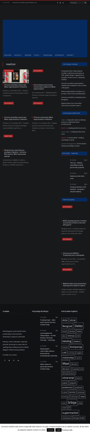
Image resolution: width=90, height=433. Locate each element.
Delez (79, 326)
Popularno (66, 153)
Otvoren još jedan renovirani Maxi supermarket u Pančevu (15, 118)
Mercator (74, 364)
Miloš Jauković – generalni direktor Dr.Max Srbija (46, 366)
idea (63, 336)
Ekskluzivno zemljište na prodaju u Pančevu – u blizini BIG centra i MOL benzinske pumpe (15, 153)
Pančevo (78, 378)
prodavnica (67, 387)
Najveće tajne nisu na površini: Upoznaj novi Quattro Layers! (71, 104)
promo (72, 392)
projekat (64, 392)
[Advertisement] (45, 36)
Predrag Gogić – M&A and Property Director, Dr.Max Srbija (48, 322)
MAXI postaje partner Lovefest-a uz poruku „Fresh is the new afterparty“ (73, 92)
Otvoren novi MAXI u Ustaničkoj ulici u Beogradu (73, 254)
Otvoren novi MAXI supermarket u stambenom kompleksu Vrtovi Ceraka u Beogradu (26, 3)
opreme (72, 373)
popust (65, 383)
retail (82, 396)
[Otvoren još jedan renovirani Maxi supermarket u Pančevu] (16, 109)
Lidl (64, 352)
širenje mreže (78, 418)
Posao (36, 55)
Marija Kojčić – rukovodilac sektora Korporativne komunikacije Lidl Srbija (48, 352)
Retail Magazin (9, 428)
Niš (82, 369)
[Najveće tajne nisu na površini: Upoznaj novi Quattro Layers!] (74, 275)
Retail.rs (63, 128)
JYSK (78, 336)
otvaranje (68, 377)
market (78, 358)
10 (86, 184)
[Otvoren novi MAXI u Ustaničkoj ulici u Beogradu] (74, 244)
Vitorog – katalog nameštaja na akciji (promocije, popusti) (77, 165)
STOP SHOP (66, 408)
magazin (79, 353)
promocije (65, 397)
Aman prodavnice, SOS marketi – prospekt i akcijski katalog (78, 189)
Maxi (65, 363)
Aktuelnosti (59, 55)
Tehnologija (47, 55)
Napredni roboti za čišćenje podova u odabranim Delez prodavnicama (73, 122)
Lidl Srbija (72, 353)
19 (86, 160)
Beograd (67, 326)
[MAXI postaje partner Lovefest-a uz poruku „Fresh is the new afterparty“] (74, 212)
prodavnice (78, 388)
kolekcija (64, 347)
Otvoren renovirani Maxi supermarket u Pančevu (43, 118)
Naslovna (7, 55)
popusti (73, 383)
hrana (79, 331)
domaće (64, 331)
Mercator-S (66, 369)
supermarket (70, 413)
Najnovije (74, 153)
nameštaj (76, 369)
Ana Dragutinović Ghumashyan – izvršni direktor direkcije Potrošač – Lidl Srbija (48, 336)
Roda (63, 403)
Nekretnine (8, 136)
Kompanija (76, 347)
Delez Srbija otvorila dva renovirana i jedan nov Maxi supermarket (45, 87)
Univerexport (66, 418)
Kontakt (70, 55)
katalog (66, 341)
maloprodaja (68, 357)
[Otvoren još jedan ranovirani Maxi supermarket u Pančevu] (16, 76)
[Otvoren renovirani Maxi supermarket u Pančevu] (45, 109)
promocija (81, 392)
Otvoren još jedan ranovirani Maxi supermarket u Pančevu (15, 86)
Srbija (72, 402)
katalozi (77, 341)
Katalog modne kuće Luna (77, 128)
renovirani (74, 397)
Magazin (28, 55)
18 (86, 173)
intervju (71, 335)
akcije (73, 320)
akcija (65, 320)
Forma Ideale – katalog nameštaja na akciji (72, 139)
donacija (72, 331)
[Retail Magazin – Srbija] (20, 12)
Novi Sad (65, 373)
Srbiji (80, 403)
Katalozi (17, 55)
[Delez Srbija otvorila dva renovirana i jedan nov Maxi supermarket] (45, 76)
